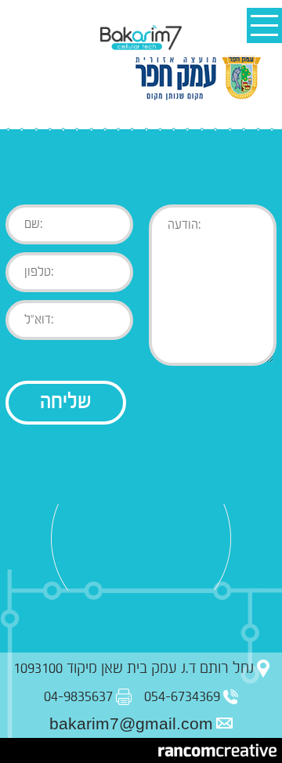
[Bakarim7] (141, 38)
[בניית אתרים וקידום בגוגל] (217, 750)
